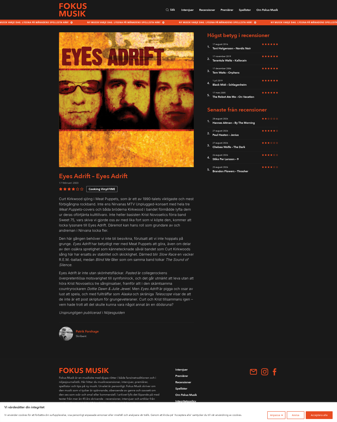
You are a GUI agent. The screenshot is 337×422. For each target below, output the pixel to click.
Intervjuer (187, 10)
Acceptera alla (319, 415)
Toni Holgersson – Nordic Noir (232, 48)
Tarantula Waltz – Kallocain (230, 60)
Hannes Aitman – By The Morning (234, 123)
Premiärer (227, 10)
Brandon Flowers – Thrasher (230, 171)
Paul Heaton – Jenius (226, 135)
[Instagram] (264, 371)
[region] (168, 412)
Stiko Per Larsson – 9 (226, 159)
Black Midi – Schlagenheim (230, 85)
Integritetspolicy (185, 401)
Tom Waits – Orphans (226, 73)
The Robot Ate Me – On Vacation (233, 97)
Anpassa (275, 415)
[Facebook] (274, 371)
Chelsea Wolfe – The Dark (229, 147)
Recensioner (207, 10)
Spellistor (245, 10)
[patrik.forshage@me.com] (253, 372)
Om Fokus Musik (267, 10)
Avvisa (295, 415)
